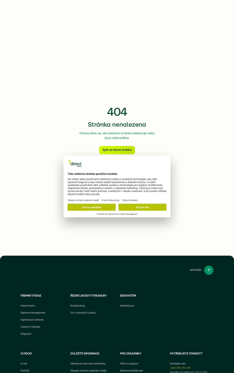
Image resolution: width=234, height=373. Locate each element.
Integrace (26, 334)
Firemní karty (28, 306)
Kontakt (25, 371)
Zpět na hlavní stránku (117, 150)
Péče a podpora (129, 364)
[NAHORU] (208, 270)
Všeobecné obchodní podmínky (87, 364)
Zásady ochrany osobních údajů (88, 371)
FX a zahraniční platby (83, 313)
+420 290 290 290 (180, 368)
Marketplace (127, 306)
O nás (24, 364)
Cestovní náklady (30, 327)
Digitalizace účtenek (32, 320)
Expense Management (33, 313)
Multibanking (77, 306)
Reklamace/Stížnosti (131, 371)
